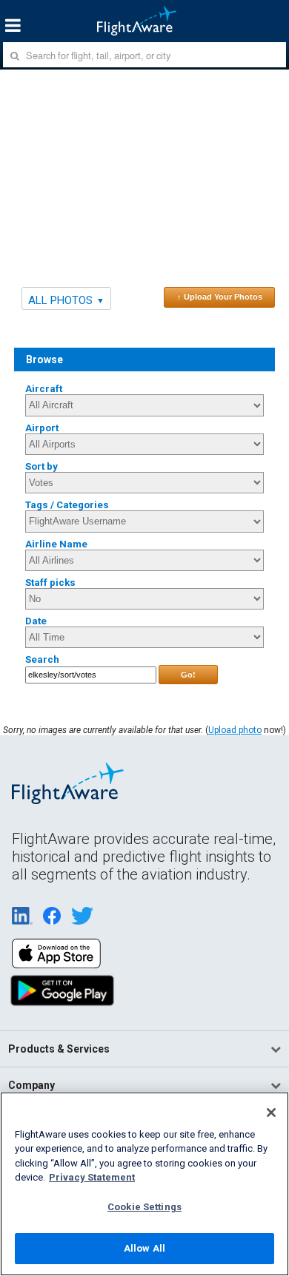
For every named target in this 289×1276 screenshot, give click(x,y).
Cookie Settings (144, 1206)
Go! (188, 674)
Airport (42, 427)
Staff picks (50, 582)
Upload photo (235, 730)
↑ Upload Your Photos (219, 296)
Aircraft (43, 388)
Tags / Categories (67, 504)
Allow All (144, 1248)
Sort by (41, 466)
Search (42, 659)
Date (36, 621)
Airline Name (56, 544)
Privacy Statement (92, 1177)
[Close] (271, 1112)
